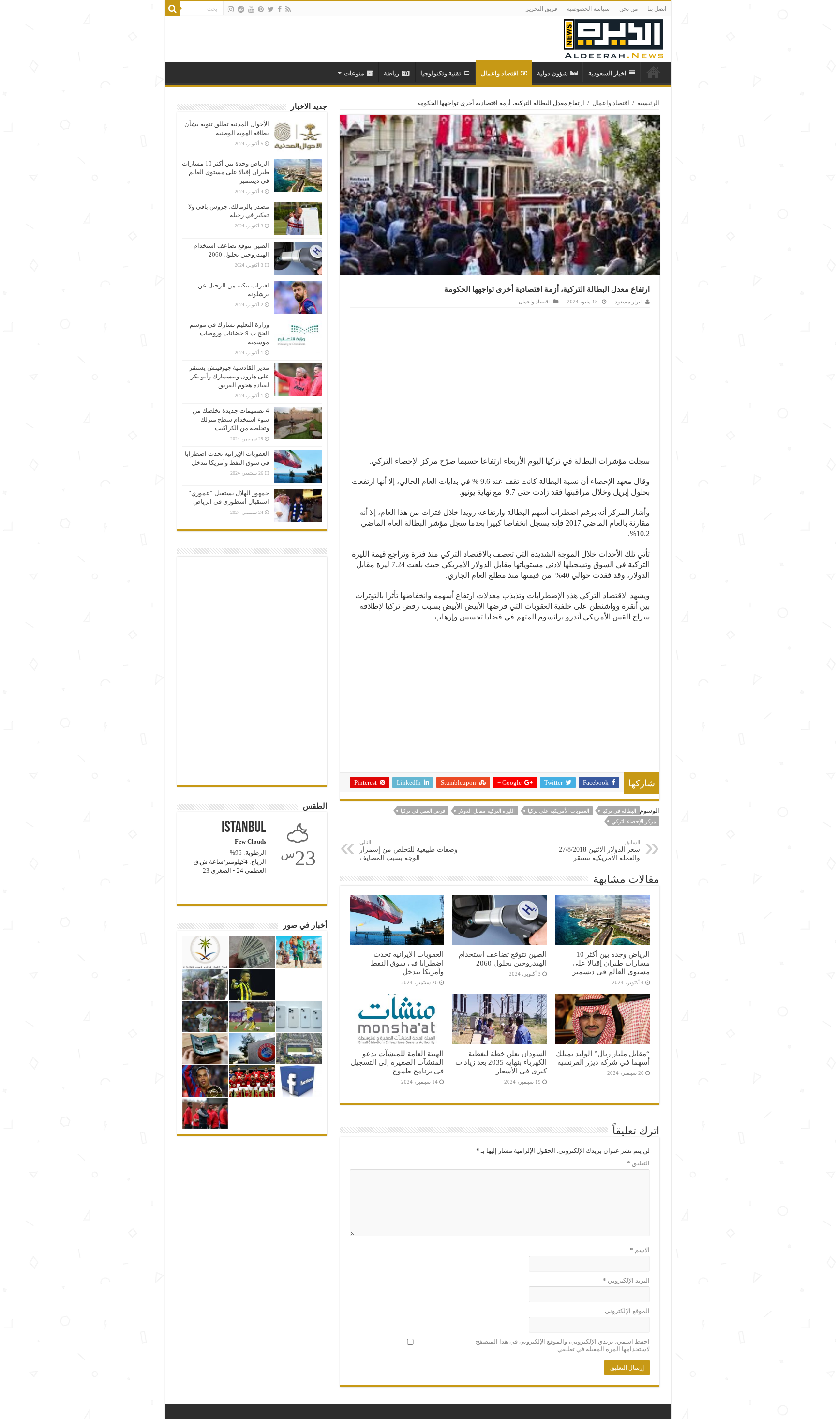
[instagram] (231, 9)
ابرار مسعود (628, 301)
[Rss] (288, 9)
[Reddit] (241, 9)
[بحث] (172, 8)
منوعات (354, 73)
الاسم (640, 1249)
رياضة (391, 73)
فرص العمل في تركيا (423, 811)
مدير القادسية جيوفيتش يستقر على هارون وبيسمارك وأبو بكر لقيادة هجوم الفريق (229, 376)
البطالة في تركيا (619, 811)
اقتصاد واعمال (499, 73)
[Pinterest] (261, 9)
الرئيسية (648, 102)
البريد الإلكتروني (626, 1280)
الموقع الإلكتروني (627, 1310)
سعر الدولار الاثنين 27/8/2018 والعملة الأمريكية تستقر (599, 850)
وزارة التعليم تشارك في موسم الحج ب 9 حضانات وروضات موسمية (229, 333)
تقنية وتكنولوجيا (440, 73)
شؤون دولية (552, 73)
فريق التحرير (541, 8)
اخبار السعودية (607, 73)
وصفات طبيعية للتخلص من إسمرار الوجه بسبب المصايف (408, 850)
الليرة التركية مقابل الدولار (486, 811)
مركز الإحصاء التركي (634, 821)
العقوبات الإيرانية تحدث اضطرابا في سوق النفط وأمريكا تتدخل (407, 963)
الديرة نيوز (653, 72)
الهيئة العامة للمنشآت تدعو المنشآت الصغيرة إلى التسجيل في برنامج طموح (397, 1062)
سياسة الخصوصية (588, 8)
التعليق (638, 1163)
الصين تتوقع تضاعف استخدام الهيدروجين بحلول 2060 (503, 958)
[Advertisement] (500, 380)
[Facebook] (280, 9)
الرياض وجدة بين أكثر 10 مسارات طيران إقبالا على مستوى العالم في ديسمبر (611, 963)
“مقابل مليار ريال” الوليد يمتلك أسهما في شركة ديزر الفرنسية (603, 1057)
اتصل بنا (656, 8)
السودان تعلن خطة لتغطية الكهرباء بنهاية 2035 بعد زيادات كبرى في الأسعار (501, 1062)
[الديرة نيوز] (613, 36)
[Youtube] (251, 9)
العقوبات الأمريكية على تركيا (558, 811)
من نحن (628, 8)
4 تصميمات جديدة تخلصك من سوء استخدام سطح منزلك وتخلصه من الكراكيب (231, 419)
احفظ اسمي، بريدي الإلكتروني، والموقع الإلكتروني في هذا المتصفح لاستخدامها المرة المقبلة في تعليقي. (563, 1345)
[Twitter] (271, 9)
